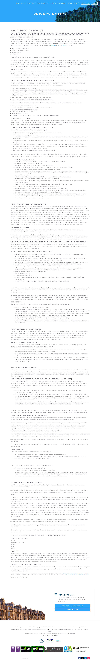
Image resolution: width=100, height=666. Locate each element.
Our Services (31, 3)
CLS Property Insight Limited (40, 627)
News (70, 3)
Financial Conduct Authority (73, 627)
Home (17, 3)
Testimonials (62, 3)
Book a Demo (72, 610)
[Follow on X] (82, 658)
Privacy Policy (45, 635)
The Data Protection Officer (57, 45)
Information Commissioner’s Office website (75, 574)
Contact (76, 3)
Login (94, 3)
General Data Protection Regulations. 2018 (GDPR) (51, 35)
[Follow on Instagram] (88, 658)
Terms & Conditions (53, 635)
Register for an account (72, 606)
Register (85, 3)
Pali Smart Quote (43, 3)
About (23, 3)
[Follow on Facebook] (79, 658)
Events (53, 3)
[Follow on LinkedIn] (85, 658)
